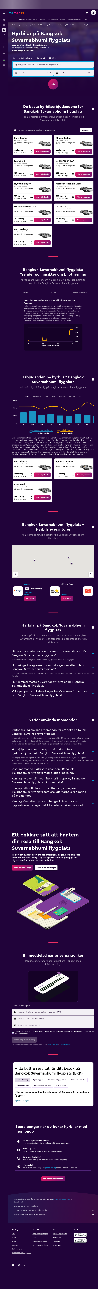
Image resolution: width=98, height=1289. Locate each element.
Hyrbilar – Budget (22, 1101)
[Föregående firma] (15, 574)
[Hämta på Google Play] (80, 1235)
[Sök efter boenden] (4, 25)
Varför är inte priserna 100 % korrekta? (30, 1215)
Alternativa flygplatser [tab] (57, 1080)
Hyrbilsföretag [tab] (22, 1080)
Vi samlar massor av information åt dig (30, 1210)
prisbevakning (50, 1168)
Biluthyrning (16, 25)
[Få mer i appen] (4, 46)
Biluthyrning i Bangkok (47, 25)
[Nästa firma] (91, 574)
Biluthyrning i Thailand (30, 25)
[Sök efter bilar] (4, 30)
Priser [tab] (25, 292)
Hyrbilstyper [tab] (38, 1080)
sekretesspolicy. (66, 1044)
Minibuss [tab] (62, 396)
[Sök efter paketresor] (4, 35)
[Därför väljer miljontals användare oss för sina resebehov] (93, 720)
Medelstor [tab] (37, 396)
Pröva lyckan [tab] (61, 1085)
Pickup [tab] (72, 396)
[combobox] (22, 58)
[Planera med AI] (4, 40)
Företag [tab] (53, 292)
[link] (42, 151)
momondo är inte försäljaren (26, 1206)
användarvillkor (52, 1044)
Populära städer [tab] (23, 1085)
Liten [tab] (27, 396)
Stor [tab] (46, 396)
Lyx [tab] (80, 396)
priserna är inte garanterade (62, 1199)
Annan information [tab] (80, 292)
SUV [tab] (53, 396)
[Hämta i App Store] (80, 1240)
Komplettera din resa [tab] (42, 1085)
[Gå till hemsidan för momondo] (16, 12)
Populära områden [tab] (78, 1080)
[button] (4, 12)
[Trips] (4, 53)
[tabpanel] (53, 327)
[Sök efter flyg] (4, 20)
